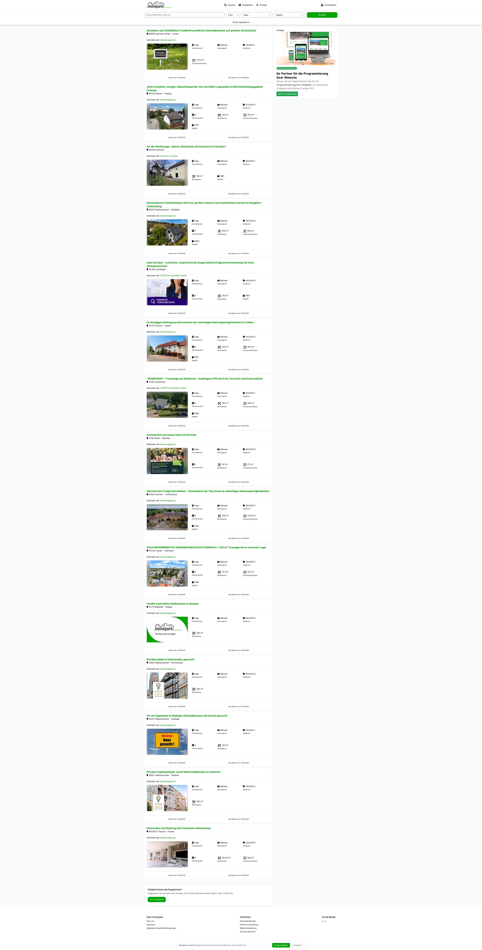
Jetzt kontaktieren (287, 94)
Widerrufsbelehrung (248, 928)
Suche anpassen (240, 22)
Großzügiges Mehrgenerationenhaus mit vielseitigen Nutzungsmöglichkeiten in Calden (200, 322)
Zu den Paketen (157, 899)
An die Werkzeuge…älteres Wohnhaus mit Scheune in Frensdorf (186, 146)
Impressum (151, 925)
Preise (263, 5)
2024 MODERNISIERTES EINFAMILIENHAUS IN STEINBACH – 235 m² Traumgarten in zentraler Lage (206, 547)
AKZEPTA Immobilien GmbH (173, 275)
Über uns (150, 921)
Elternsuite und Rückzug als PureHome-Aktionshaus (179, 828)
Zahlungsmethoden (248, 921)
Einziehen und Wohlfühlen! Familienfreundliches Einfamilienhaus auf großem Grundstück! (201, 30)
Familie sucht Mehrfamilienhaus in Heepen (173, 603)
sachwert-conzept (168, 156)
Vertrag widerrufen (248, 932)
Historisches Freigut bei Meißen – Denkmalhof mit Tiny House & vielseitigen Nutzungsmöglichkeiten (208, 491)
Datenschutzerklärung (249, 925)
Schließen (297, 945)
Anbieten (247, 5)
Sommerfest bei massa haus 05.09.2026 (171, 434)
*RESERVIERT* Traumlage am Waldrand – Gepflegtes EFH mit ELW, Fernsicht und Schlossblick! (205, 378)
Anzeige (280, 30)
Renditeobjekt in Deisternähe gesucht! (170, 659)
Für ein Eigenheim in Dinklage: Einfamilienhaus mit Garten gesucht (187, 715)
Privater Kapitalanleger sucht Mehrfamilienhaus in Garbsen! (183, 771)
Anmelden (330, 5)
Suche (231, 5)
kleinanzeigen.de (168, 40)
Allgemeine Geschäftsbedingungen (161, 928)
